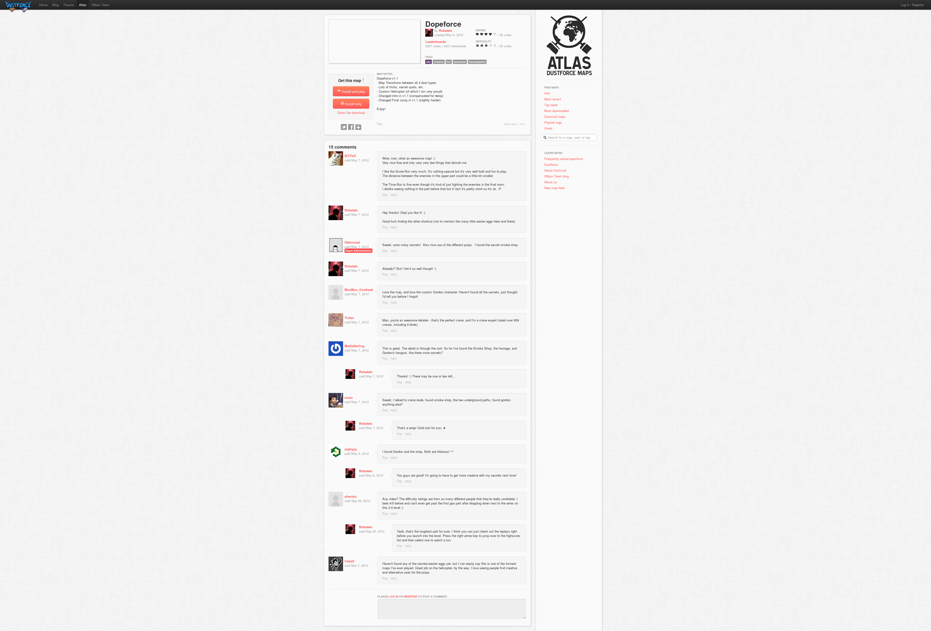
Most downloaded (556, 110)
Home (43, 4)
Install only (353, 103)
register (410, 596)
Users (548, 128)
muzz (349, 397)
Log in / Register (912, 4)
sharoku (351, 496)
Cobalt (349, 561)
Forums (69, 4)
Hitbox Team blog (556, 176)
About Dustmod (555, 170)
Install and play (353, 91)
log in (393, 596)
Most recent (552, 99)
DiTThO (350, 155)
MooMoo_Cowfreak (359, 289)
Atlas (82, 4)
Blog (55, 4)
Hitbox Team (100, 4)
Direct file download (351, 112)
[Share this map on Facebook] (351, 127)
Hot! (547, 93)
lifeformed (352, 242)
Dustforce (551, 164)
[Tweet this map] (344, 127)
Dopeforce (443, 23)
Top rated (550, 105)
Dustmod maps (555, 116)
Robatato (445, 30)
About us (550, 182)
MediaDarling (354, 345)
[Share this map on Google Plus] (358, 127)
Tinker (349, 317)
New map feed (555, 187)
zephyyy (351, 449)
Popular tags (553, 122)
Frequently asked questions (563, 158)
